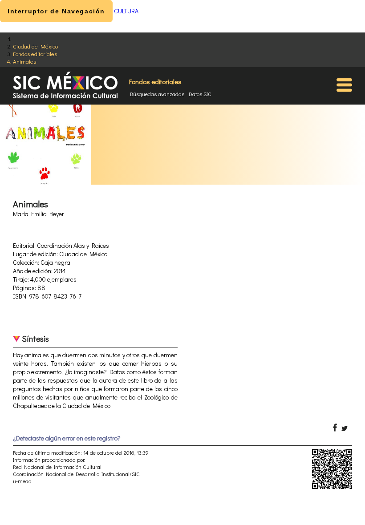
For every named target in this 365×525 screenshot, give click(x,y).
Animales (24, 61)
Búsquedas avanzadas (157, 93)
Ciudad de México (35, 46)
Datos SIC (200, 93)
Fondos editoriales (35, 53)
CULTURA (126, 11)
